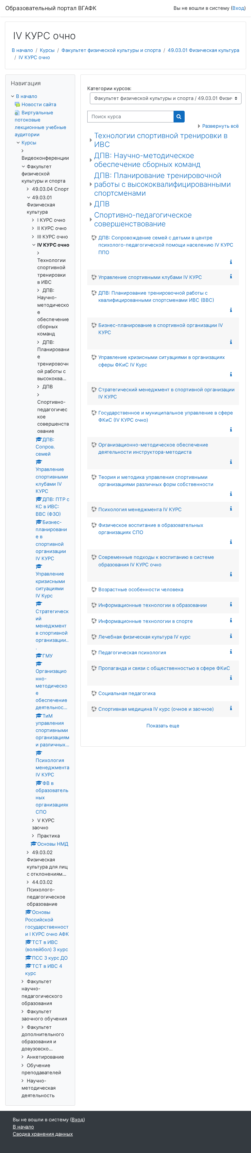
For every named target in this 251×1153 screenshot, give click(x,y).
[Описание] (232, 262)
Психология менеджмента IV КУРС (140, 509)
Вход (238, 8)
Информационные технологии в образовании (152, 605)
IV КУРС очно (34, 57)
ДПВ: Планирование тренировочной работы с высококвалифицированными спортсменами (162, 184)
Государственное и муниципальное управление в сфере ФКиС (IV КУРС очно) (165, 416)
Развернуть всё (220, 126)
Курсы (47, 50)
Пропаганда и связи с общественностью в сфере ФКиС (164, 668)
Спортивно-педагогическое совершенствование (143, 219)
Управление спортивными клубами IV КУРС (150, 277)
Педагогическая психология (132, 653)
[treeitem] (40, 596)
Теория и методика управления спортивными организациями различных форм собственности (155, 480)
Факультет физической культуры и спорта (111, 50)
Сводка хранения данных (43, 1134)
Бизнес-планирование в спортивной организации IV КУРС (160, 328)
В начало (22, 50)
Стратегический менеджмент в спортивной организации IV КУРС (166, 393)
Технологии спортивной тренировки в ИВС (160, 140)
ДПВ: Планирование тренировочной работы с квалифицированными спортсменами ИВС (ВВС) (156, 296)
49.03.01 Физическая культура (203, 50)
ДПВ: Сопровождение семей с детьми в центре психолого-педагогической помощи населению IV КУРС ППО (165, 245)
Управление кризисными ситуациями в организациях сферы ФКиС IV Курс (161, 360)
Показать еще (162, 726)
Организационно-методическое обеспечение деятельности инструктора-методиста (153, 448)
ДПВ (102, 203)
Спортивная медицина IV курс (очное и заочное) (156, 709)
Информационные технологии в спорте (145, 621)
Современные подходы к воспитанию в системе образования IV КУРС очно (156, 560)
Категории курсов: (109, 88)
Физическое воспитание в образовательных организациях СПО (150, 528)
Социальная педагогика (127, 693)
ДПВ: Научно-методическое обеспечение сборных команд (147, 160)
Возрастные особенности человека (140, 590)
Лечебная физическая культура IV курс (144, 637)
